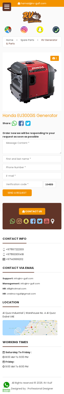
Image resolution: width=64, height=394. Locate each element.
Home (9, 40)
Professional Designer (40, 388)
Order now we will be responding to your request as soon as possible (29, 134)
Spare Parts (27, 40)
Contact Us (33, 211)
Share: (7, 123)
